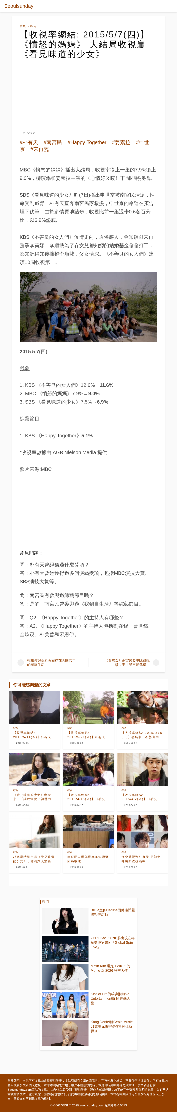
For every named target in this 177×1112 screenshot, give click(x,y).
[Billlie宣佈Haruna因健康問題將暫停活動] (65, 921)
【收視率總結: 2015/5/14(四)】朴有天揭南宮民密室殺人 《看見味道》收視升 (34, 735)
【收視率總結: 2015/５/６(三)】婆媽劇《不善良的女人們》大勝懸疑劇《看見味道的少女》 (142, 735)
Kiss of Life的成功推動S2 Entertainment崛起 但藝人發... (110, 998)
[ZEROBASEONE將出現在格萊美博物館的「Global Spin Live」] (65, 949)
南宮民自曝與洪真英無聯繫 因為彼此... (88, 859)
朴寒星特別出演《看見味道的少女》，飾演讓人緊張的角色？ (34, 859)
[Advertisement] (88, 91)
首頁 (23, 26)
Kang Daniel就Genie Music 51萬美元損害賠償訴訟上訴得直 (112, 1026)
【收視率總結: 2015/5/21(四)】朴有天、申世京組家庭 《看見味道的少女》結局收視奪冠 (88, 735)
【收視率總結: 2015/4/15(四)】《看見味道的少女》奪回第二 (88, 797)
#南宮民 (53, 142)
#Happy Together (87, 142)
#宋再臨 (39, 149)
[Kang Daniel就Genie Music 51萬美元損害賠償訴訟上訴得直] (65, 1033)
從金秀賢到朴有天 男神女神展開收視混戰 (141, 859)
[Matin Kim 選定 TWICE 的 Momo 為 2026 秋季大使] (65, 977)
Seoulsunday (18, 6)
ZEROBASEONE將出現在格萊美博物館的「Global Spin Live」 (113, 942)
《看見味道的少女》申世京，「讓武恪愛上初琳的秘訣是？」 (34, 797)
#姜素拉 (121, 142)
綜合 (33, 26)
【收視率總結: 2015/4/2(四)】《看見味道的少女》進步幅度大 (141, 797)
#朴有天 (29, 142)
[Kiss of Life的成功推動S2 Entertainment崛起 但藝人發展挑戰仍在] (65, 1005)
